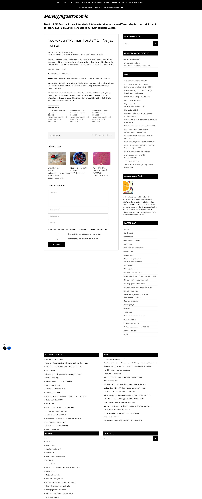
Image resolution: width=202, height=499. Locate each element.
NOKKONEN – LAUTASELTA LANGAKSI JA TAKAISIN (63, 367)
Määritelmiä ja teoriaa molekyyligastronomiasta (133, 260)
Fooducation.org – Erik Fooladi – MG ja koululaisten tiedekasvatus (127, 366)
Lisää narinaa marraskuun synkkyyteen (59, 407)
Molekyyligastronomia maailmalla (136, 280)
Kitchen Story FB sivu (131, 110)
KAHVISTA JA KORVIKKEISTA (55, 389)
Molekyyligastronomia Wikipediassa (137, 151)
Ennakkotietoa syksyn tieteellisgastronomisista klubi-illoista (59, 171)
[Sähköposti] (111, 135)
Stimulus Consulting (131, 161)
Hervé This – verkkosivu (132, 100)
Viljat (126, 334)
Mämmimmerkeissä (52, 385)
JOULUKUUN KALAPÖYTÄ (54, 400)
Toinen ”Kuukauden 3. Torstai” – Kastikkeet (78, 112)
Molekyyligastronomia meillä (93, 54)
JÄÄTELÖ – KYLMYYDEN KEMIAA (56, 426)
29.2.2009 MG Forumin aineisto (135, 81)
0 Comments (68, 52)
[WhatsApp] (103, 135)
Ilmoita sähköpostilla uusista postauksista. (83, 237)
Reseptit (127, 308)
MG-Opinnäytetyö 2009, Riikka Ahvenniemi (139, 142)
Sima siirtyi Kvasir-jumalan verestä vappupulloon (63, 374)
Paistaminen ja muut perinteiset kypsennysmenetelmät (136, 296)
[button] (121, 7)
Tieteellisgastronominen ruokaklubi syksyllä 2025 (63, 418)
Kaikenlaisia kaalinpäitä (132, 59)
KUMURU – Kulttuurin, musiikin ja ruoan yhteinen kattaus (125, 384)
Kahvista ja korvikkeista (53, 392)
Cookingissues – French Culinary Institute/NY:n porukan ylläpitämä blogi (130, 363)
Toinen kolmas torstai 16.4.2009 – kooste (100, 112)
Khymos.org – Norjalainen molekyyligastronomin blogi (123, 377)
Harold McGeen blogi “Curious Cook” (137, 97)
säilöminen (128, 312)
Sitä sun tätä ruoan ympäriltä (135, 316)
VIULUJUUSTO (50, 404)
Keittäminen (128, 244)
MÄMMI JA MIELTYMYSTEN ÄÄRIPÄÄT (58, 381)
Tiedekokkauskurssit (131, 323)
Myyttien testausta (131, 291)
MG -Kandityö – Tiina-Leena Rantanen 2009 (139, 126)
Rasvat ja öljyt (129, 305)
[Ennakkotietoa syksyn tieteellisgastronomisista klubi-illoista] (57, 153)
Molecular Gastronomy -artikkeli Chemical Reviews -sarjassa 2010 (127, 406)
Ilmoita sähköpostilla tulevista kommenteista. (84, 233)
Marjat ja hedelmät (131, 269)
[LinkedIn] (100, 135)
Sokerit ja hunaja (130, 319)
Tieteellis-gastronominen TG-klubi (136, 327)
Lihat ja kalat (129, 255)
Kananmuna (128, 237)
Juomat (126, 229)
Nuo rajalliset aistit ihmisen (55, 422)
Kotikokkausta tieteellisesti (134, 248)
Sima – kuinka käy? (52, 378)
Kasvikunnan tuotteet (132, 240)
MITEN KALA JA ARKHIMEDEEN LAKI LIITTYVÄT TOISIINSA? (66, 396)
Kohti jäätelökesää (52, 430)
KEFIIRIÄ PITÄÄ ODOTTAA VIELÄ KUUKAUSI (103, 171)
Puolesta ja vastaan (131, 301)
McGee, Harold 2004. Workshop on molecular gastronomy (125, 388)
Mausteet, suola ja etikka (133, 273)
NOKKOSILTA (50, 370)
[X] (96, 135)
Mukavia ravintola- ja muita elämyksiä (138, 287)
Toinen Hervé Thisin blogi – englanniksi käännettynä (123, 420)
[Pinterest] (107, 135)
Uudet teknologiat (130, 331)
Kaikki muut (128, 233)
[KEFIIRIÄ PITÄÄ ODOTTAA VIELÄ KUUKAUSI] (105, 153)
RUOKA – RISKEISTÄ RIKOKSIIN (56, 411)
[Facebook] (92, 135)
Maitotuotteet (129, 265)
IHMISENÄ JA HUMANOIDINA (55, 415)
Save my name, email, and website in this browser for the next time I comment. (79, 228)
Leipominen (128, 251)
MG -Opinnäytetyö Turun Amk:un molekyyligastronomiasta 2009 (127, 395)
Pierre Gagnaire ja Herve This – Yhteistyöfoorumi (121, 413)
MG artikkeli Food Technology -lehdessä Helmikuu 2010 (124, 399)
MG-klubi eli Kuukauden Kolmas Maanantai (69, 54)
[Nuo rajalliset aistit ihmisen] (81, 153)
